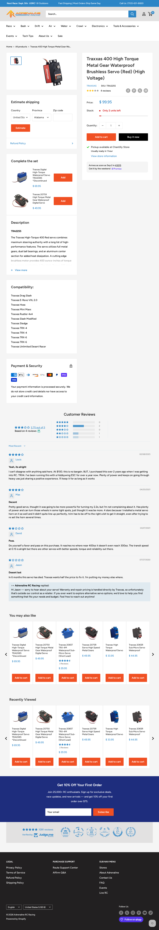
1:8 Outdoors (27, 3)
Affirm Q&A (59, 872)
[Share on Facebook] (128, 90)
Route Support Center (65, 867)
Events (10, 35)
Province (37, 110)
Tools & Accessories (124, 26)
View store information (104, 156)
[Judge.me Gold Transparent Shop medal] (79, 832)
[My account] (143, 14)
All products (21, 46)
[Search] (132, 14)
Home (9, 46)
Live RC (103, 892)
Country (15, 110)
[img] (16, 454)
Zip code (58, 110)
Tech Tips (28, 35)
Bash (23, 26)
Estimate (20, 127)
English (11, 907)
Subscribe (103, 812)
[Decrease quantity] (102, 125)
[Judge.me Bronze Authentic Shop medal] (105, 832)
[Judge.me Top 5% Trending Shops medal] (131, 832)
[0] (150, 14)
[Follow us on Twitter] (127, 913)
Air (50, 26)
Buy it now (133, 136)
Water (64, 26)
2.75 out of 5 (38, 427)
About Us (44, 35)
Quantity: (92, 125)
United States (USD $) (35, 907)
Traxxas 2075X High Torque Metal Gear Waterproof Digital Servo (41, 198)
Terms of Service (15, 872)
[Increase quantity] (119, 125)
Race (9, 26)
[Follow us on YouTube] (145, 913)
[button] (62, 426)
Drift (37, 26)
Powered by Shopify (16, 919)
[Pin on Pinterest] (134, 90)
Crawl (79, 26)
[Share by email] (146, 90)
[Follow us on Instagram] (133, 913)
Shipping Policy (15, 882)
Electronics (98, 26)
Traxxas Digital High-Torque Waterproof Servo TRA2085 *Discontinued (41, 175)
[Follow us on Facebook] (121, 913)
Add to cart (101, 136)
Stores (103, 867)
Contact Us (105, 877)
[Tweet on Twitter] (140, 90)
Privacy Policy (14, 867)
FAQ (101, 882)
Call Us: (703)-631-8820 (131, 3)
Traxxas (92, 86)
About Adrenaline (109, 872)
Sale (60, 35)
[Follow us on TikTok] (150, 913)
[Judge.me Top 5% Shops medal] (118, 832)
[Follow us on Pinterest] (139, 913)
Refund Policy (18, 143)
